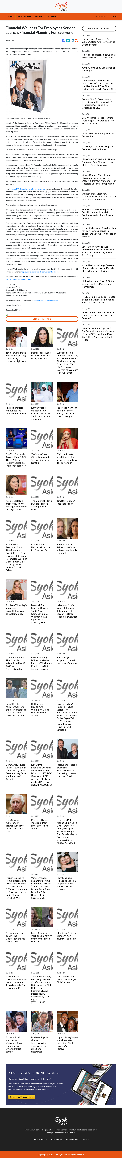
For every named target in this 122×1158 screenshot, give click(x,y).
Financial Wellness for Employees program (27, 189)
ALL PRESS (39, 16)
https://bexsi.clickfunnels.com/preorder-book (39, 272)
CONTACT (53, 16)
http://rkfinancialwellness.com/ (18, 279)
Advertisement (72, 1139)
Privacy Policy (56, 1139)
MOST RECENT (24, 16)
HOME (11, 16)
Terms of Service (40, 1139)
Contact (85, 1139)
